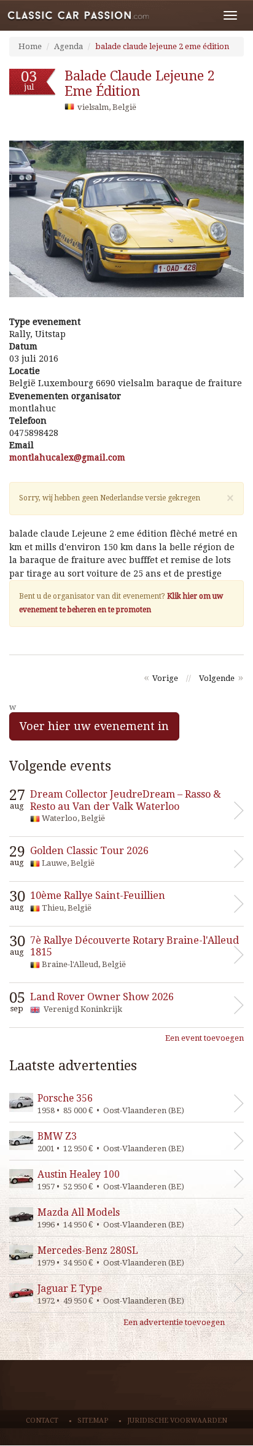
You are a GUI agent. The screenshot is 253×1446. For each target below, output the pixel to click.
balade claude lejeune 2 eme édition (162, 46)
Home (30, 46)
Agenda (68, 46)
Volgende (217, 678)
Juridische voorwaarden (177, 1421)
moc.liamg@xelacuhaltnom (67, 457)
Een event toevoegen (204, 1038)
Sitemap (92, 1421)
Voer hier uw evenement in (94, 726)
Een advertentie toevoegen (174, 1322)
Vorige (165, 678)
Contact (42, 1421)
